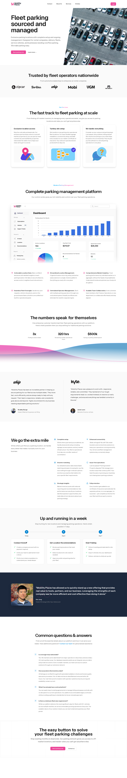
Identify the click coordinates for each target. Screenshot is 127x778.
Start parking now (18, 52)
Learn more (32, 52)
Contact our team (66, 644)
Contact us (71, 748)
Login (113, 4)
